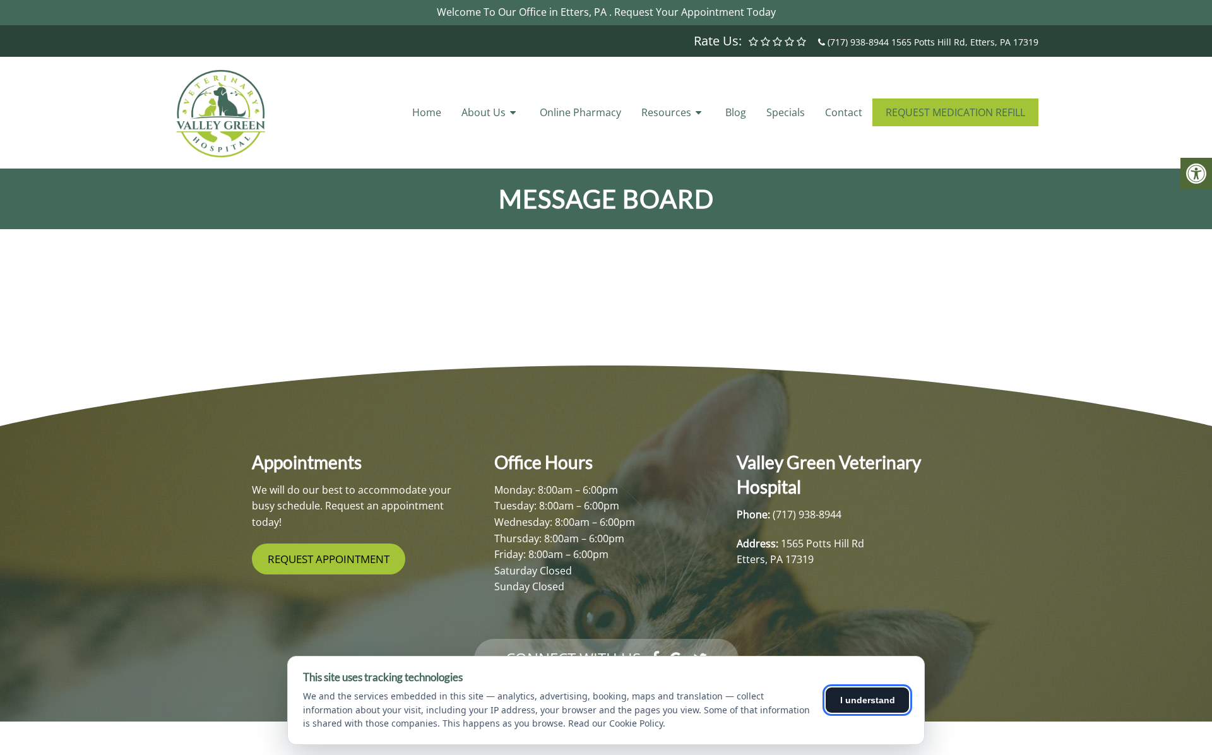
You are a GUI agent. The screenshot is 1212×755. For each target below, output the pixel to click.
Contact (843, 112)
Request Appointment (328, 559)
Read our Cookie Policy (615, 723)
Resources (666, 112)
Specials (785, 112)
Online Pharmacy (580, 112)
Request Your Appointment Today (695, 12)
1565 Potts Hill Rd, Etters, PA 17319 (964, 42)
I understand (867, 700)
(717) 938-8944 (858, 42)
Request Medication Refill (955, 112)
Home (426, 112)
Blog (735, 112)
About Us (483, 112)
